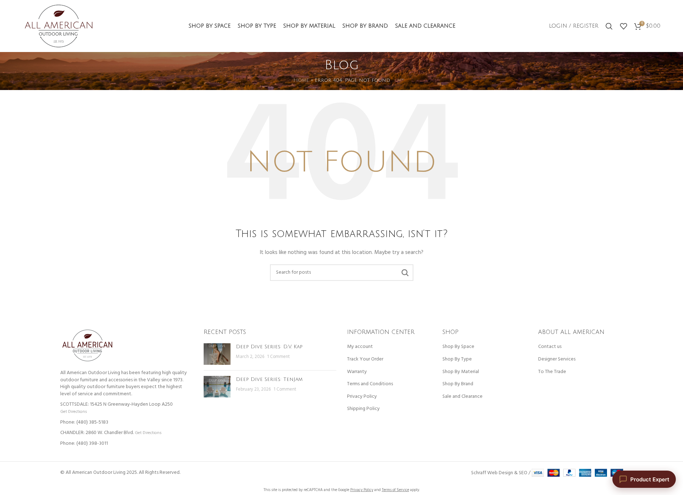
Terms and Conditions (370, 384)
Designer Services (556, 359)
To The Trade (552, 372)
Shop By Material (460, 372)
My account (360, 346)
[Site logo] (59, 26)
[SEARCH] (405, 272)
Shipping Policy (363, 408)
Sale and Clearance (462, 396)
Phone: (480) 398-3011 (84, 443)
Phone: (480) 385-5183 (84, 422)
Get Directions (73, 411)
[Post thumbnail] (217, 354)
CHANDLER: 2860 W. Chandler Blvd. (97, 433)
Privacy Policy (362, 396)
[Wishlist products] (623, 26)
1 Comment (278, 356)
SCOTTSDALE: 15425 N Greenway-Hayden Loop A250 (116, 404)
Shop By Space (458, 346)
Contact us (549, 346)
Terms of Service (395, 490)
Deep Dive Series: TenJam (269, 379)
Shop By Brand (457, 384)
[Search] (609, 26)
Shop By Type (457, 359)
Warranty (357, 372)
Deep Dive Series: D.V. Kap (269, 346)
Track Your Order (365, 359)
